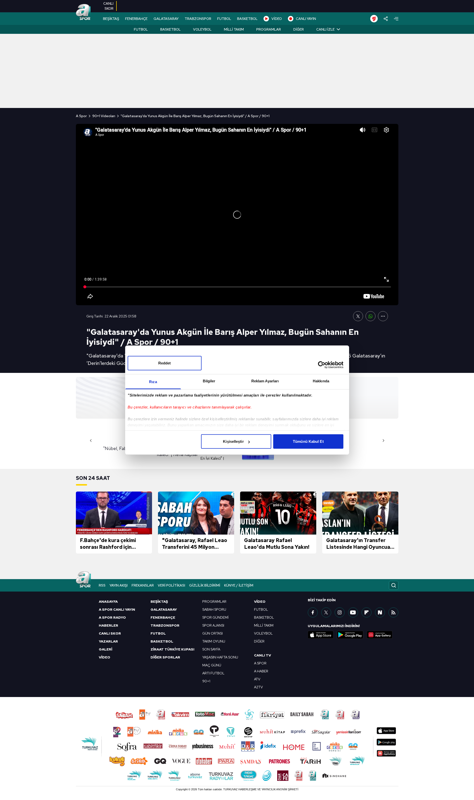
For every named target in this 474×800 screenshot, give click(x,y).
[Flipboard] (366, 612)
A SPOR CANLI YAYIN (117, 609)
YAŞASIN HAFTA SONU (220, 657)
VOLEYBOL (263, 633)
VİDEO (276, 18)
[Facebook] (313, 612)
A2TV (258, 687)
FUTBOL (224, 18)
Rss (102, 585)
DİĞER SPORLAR (165, 657)
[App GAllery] (380, 635)
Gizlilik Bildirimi (204, 585)
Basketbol (170, 29)
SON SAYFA (211, 649)
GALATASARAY (166, 18)
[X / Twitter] (326, 612)
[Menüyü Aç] (396, 18)
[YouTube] (353, 612)
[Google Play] (350, 635)
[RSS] (393, 612)
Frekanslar (143, 585)
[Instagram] (340, 612)
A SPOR (260, 663)
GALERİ (105, 649)
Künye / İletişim (238, 585)
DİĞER (259, 641)
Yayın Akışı (118, 585)
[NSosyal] (380, 612)
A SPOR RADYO (112, 617)
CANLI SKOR (110, 633)
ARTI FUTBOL (213, 673)
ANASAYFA (108, 601)
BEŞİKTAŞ (111, 18)
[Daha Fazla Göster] (383, 316)
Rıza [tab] (153, 382)
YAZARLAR (108, 641)
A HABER (261, 671)
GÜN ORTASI (212, 633)
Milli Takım (234, 29)
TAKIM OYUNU (213, 641)
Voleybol (202, 29)
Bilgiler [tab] (209, 381)
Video (259, 601)
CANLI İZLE (325, 29)
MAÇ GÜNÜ (211, 665)
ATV (257, 679)
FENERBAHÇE (136, 18)
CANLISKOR (108, 6)
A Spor (81, 116)
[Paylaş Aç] (386, 18)
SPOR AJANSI (213, 625)
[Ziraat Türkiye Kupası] (374, 18)
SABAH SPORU (214, 609)
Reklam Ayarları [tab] (265, 381)
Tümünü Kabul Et (308, 441)
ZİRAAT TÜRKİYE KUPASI (172, 649)
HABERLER (108, 625)
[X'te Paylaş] (358, 316)
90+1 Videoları (103, 116)
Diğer (298, 29)
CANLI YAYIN (306, 18)
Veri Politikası (171, 585)
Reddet (164, 363)
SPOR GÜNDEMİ (215, 617)
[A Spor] (83, 12)
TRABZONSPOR (198, 18)
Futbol (141, 29)
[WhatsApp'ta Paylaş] (370, 316)
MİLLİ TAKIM (263, 625)
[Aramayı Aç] (393, 585)
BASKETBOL (247, 18)
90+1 (206, 681)
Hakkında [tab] (321, 381)
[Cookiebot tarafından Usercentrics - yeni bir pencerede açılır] (321, 364)
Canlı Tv (262, 655)
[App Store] (321, 635)
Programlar (268, 29)
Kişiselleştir (233, 441)
